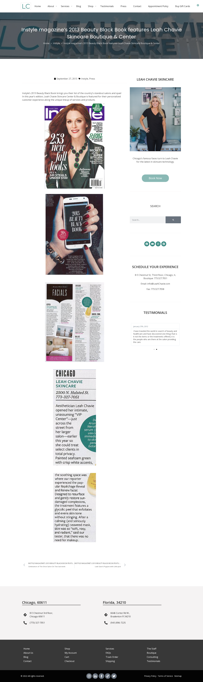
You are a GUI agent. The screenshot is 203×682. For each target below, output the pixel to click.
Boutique (151, 652)
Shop (90, 6)
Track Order (112, 656)
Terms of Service (165, 676)
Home (38, 6)
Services (65, 6)
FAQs (108, 652)
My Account (71, 652)
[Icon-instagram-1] (89, 676)
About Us (28, 652)
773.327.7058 (157, 289)
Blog (78, 6)
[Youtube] (152, 243)
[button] (154, 349)
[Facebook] (146, 243)
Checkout (69, 661)
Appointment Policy (158, 6)
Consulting (152, 656)
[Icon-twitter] (114, 676)
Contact (137, 6)
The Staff (151, 648)
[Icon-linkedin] (95, 676)
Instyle (56, 43)
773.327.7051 (160, 278)
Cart (67, 656)
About (51, 6)
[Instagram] (158, 243)
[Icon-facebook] (101, 676)
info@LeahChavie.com (158, 283)
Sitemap (178, 676)
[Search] (173, 219)
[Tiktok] (107, 676)
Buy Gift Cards (182, 6)
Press (123, 6)
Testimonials (107, 6)
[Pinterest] (163, 243)
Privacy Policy (150, 676)
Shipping (110, 661)
